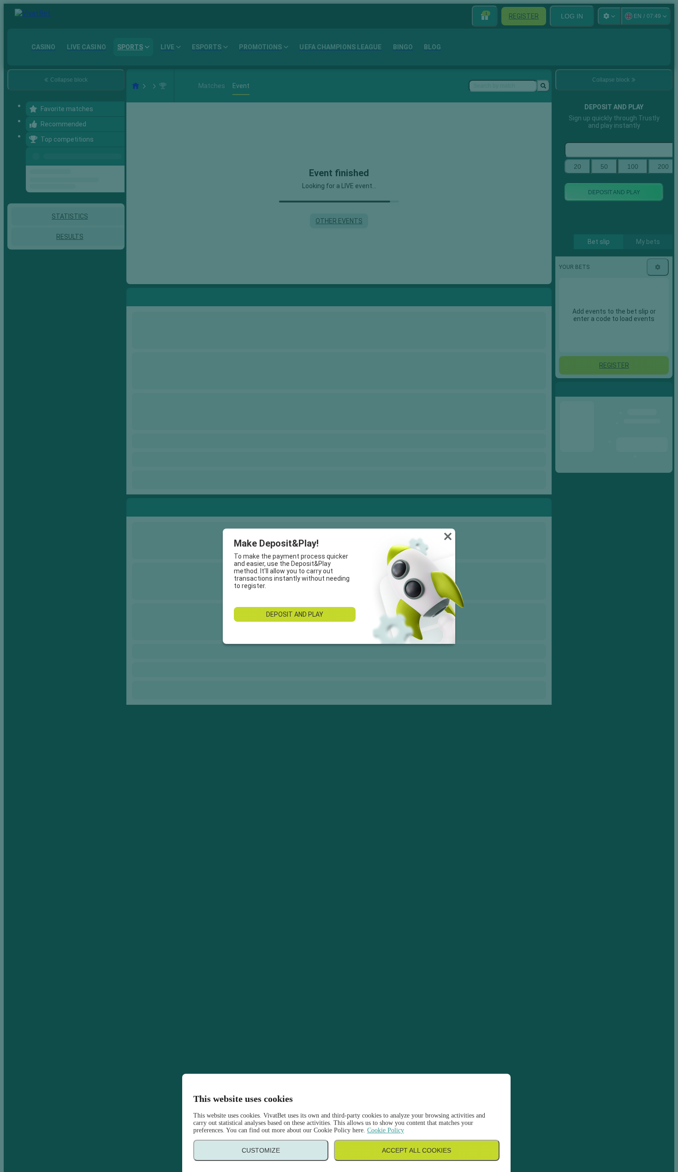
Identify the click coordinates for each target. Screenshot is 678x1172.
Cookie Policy (385, 1130)
